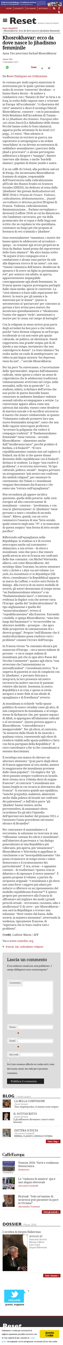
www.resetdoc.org (21, 941)
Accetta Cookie (49, 1334)
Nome (13, 1028)
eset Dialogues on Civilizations (28, 76)
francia (10, 946)
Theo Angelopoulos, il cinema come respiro (36, 1106)
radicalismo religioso (31, 946)
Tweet (33, 67)
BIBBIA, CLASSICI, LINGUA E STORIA (33, 1136)
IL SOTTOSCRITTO (25, 1114)
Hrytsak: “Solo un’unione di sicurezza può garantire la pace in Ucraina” (38, 1200)
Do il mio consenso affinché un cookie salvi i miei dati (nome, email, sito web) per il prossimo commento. (30, 1069)
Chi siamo (31, 9)
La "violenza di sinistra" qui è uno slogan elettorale (36, 1180)
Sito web (13, 1054)
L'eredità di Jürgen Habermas (22, 1232)
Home (9, 9)
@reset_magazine (14, 1305)
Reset (5, 28)
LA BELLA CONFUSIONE (29, 1101)
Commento (15, 982)
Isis (17, 946)
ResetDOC (13, 28)
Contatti (19, 9)
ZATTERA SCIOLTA (26, 1130)
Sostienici (43, 9)
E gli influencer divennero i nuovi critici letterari (33, 1120)
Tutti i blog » (53, 1141)
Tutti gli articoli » (51, 1212)
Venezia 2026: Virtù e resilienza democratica (38, 1164)
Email (13, 1041)
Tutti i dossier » (52, 1275)
